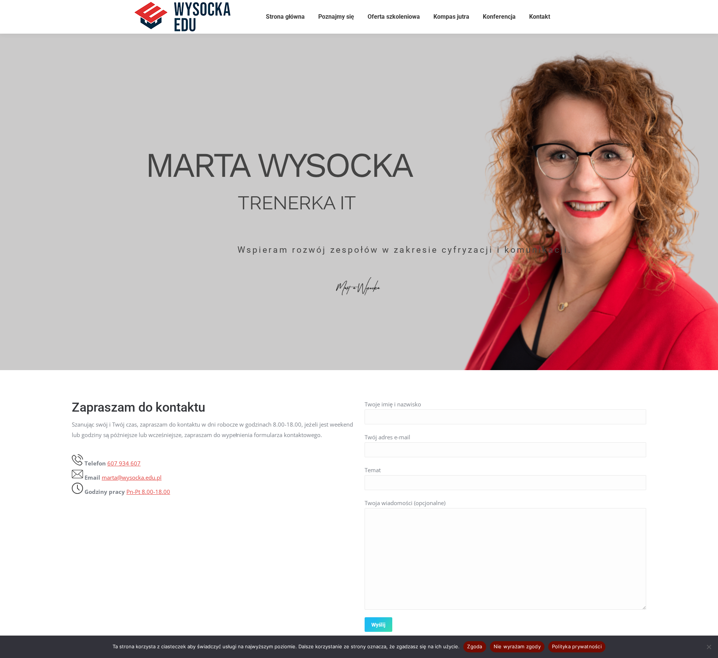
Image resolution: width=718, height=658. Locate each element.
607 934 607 (124, 463)
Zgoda (474, 646)
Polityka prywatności (577, 646)
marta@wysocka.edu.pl (132, 477)
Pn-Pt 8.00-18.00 (148, 491)
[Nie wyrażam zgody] (708, 647)
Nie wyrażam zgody (517, 646)
